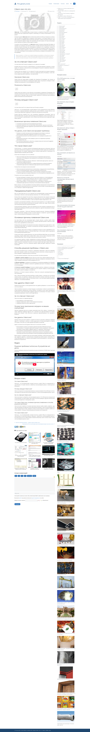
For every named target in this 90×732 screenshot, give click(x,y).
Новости (60, 66)
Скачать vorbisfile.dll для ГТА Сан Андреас (66, 247)
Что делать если (23, 4)
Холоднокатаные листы (61, 574)
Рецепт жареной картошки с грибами (64, 320)
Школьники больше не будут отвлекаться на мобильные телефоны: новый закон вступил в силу (66, 291)
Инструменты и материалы (63, 65)
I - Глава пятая (61, 34)
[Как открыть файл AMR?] (48, 450)
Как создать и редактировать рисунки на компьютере (48, 443)
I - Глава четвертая (61, 38)
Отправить (17, 504)
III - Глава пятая (61, 56)
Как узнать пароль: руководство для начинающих (21, 456)
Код (34, 475)
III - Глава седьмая (61, 57)
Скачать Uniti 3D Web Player (63, 258)
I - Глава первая (61, 33)
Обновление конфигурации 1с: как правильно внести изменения (21, 469)
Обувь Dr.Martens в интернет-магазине (64, 306)
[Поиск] (74, 4)
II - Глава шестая (61, 48)
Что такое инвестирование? (62, 545)
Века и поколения (61, 63)
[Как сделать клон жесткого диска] (21, 437)
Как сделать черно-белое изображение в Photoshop (48, 469)
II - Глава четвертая (62, 47)
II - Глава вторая (61, 41)
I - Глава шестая (61, 40)
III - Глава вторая (61, 51)
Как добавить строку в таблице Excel (65, 15)
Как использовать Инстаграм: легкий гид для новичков (66, 205)
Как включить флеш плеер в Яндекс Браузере (65, 128)
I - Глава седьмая (61, 36)
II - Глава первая (61, 42)
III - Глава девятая (61, 52)
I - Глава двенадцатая (62, 28)
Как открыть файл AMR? (48, 455)
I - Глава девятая (61, 29)
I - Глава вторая (61, 27)
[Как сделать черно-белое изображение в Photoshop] (48, 463)
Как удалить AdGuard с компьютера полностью (34, 469)
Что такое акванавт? (61, 334)
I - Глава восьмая (61, 26)
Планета (60, 67)
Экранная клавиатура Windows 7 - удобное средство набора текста (28, 422)
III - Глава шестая (61, 61)
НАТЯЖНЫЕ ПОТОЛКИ (61, 531)
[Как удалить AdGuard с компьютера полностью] (34, 463)
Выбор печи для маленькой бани (63, 679)
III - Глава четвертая (62, 60)
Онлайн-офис (60, 249)
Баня (59, 62)
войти (20, 498)
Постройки (60, 69)
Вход (50, 730)
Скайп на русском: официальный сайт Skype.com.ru (35, 443)
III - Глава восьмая (61, 50)
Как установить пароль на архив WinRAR (65, 230)
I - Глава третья (61, 37)
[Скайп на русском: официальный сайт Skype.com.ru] (34, 437)
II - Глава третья (61, 46)
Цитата (29, 475)
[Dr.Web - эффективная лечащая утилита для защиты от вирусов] (34, 450)
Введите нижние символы (20, 500)
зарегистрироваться (36, 498)
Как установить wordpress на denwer (66, 153)
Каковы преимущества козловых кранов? (65, 588)
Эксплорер (60, 252)
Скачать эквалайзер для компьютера (65, 248)
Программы (17, 11)
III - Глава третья (61, 58)
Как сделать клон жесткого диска (21, 442)
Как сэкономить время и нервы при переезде (66, 517)
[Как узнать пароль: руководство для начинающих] (21, 450)
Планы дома (60, 253)
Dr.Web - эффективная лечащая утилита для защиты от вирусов (34, 456)
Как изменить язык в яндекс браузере (65, 102)
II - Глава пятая (61, 43)
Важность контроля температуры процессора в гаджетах (65, 179)
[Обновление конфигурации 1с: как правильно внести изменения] (21, 463)
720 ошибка (60, 254)
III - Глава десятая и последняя (64, 53)
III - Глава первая (61, 55)
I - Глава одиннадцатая (62, 32)
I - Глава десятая (61, 31)
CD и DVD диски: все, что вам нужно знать (66, 79)
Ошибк (59, 250)
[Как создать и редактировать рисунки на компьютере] (48, 437)
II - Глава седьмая (61, 45)
